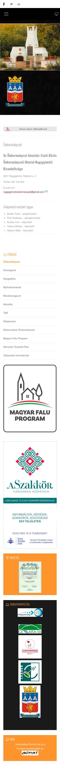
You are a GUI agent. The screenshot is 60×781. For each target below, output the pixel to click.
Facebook (4, 4)
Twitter (11, 4)
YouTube (18, 4)
